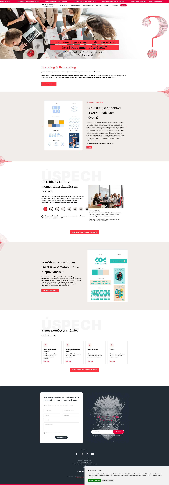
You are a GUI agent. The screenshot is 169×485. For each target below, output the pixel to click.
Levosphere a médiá (84, 459)
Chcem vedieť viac (48, 84)
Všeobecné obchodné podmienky (84, 462)
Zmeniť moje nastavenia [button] (107, 480)
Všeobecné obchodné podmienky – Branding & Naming (84, 464)
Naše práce (98, 5)
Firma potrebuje (64, 5)
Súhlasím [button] (91, 480)
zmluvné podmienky (80, 477)
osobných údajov (60, 432)
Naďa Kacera (115, 5)
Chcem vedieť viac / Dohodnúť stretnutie (84, 232)
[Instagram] (87, 454)
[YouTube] (92, 454)
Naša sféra (106, 5)
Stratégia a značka (75, 5)
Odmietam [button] (97, 480)
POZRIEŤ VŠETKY (99, 102)
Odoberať (118, 431)
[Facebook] (76, 454)
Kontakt (123, 5)
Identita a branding (88, 5)
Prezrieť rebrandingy (50, 290)
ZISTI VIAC (89, 147)
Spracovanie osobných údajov (84, 460)
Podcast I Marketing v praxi (155, 1)
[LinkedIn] (82, 454)
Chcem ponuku (61, 437)
